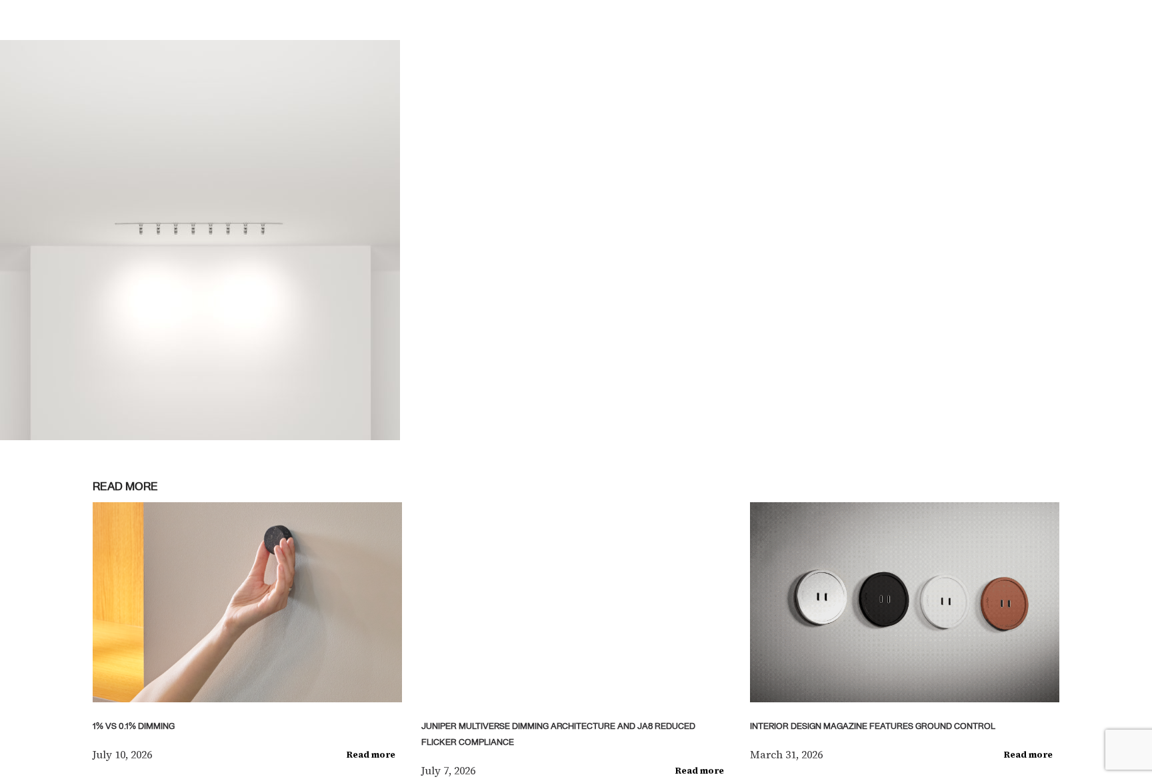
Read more (371, 754)
